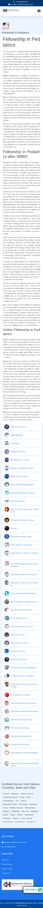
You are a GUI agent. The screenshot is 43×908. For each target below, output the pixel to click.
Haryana (6, 794)
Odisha (5, 815)
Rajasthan (15, 794)
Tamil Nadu (28, 815)
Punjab (12, 815)
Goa (17, 801)
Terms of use (7, 864)
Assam (22, 797)
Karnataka (33, 804)
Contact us (6, 873)
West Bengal (20, 822)
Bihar (29, 797)
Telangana (7, 818)
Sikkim (20, 815)
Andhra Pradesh (27, 794)
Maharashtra (30, 808)
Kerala (5, 808)
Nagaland (34, 811)
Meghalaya (15, 811)
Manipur (6, 811)
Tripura (16, 818)
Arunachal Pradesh (10, 797)
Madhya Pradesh (16, 808)
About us (5, 860)
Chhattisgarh (8, 801)
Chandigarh (31, 822)
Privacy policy (7, 869)
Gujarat (24, 801)
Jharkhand (23, 804)
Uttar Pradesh (26, 818)
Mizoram (25, 811)
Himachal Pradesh (10, 804)
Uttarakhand (8, 822)
